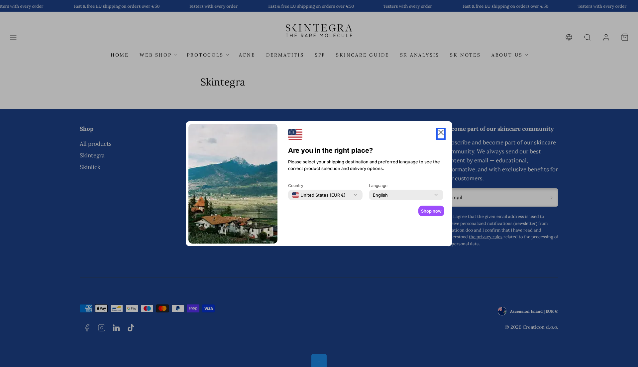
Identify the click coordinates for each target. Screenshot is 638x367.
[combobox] (319, 195)
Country (295, 185)
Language (378, 185)
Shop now (431, 211)
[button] (441, 133)
